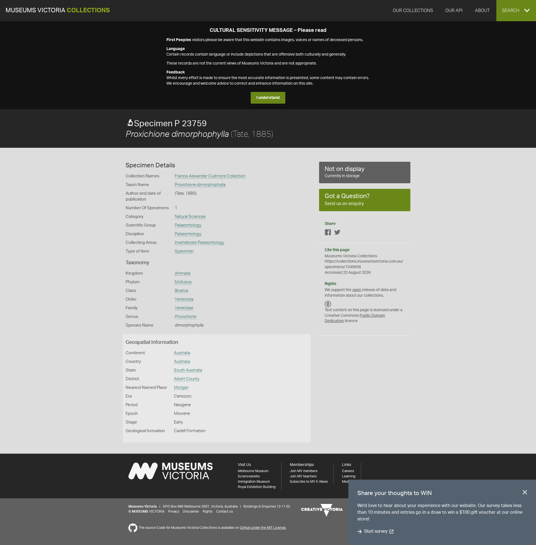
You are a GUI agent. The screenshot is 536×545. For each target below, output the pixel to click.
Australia (182, 353)
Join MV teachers (303, 476)
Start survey (375, 531)
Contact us (224, 511)
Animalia (182, 273)
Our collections (413, 10)
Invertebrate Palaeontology (199, 243)
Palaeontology (188, 225)
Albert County (186, 379)
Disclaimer (191, 511)
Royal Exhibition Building (257, 487)
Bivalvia (181, 291)
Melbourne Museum (253, 471)
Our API (454, 10)
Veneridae (184, 308)
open (356, 290)
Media (346, 481)
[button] (516, 10)
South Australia (188, 370)
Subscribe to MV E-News (309, 481)
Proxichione (185, 317)
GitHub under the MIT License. (263, 527)
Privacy (173, 511)
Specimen (184, 251)
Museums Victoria (58, 10)
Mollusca (183, 282)
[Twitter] (337, 233)
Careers (348, 471)
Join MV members (303, 471)
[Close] (525, 493)
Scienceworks (249, 476)
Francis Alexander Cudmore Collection (210, 176)
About (482, 10)
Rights (207, 511)
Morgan (181, 387)
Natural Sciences (190, 217)
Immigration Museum (254, 481)
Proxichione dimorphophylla (200, 185)
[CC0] (328, 304)
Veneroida (184, 299)
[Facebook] (328, 233)
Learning (348, 476)
